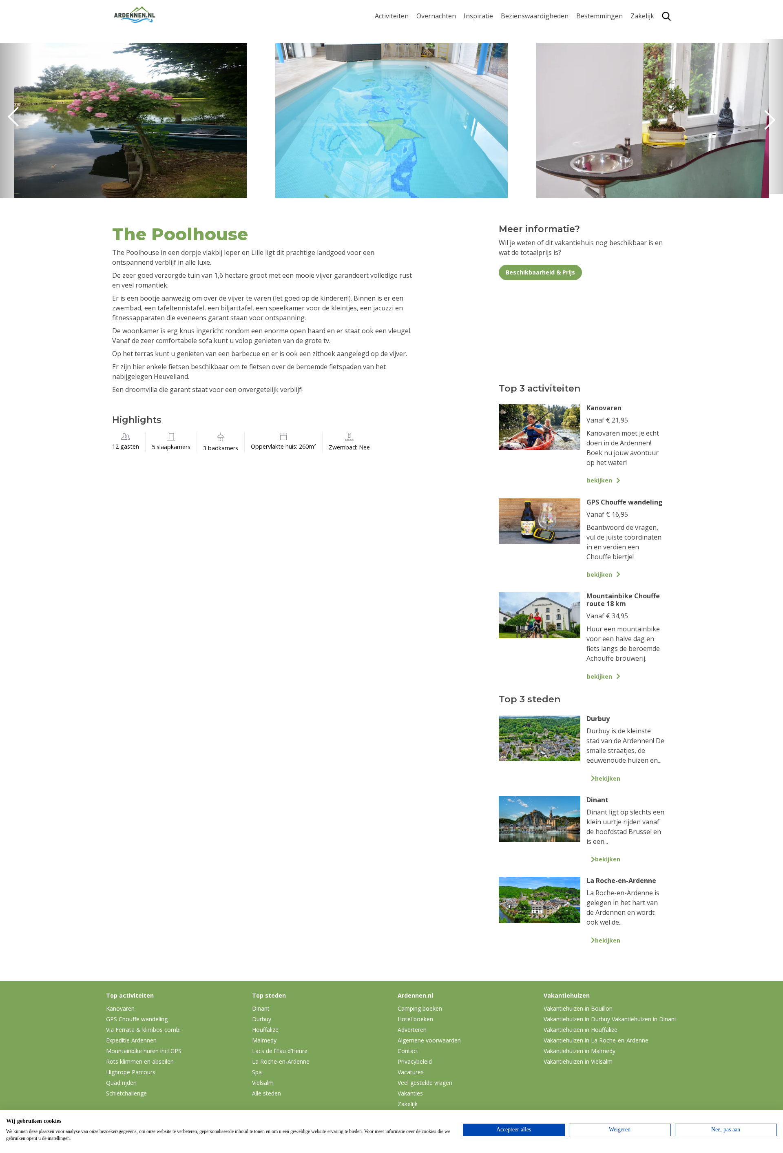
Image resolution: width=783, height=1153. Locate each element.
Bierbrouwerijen (526, 69)
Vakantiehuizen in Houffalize (580, 1029)
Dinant (586, 90)
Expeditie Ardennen (131, 1040)
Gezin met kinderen (493, 69)
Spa (582, 77)
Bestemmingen (599, 16)
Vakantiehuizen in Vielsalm (578, 1061)
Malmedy (264, 1040)
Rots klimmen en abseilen (140, 1061)
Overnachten (436, 16)
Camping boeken (420, 1008)
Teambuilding (651, 31)
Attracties (515, 44)
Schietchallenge (126, 1093)
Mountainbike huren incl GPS (143, 1051)
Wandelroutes (522, 31)
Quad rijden (121, 1083)
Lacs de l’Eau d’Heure (279, 1051)
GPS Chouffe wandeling (394, 48)
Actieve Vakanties (490, 31)
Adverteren (412, 1029)
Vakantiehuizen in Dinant (644, 1019)
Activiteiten (392, 16)
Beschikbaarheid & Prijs (540, 272)
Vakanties (410, 1093)
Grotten (513, 82)
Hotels (426, 44)
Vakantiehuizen (440, 57)
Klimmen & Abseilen (405, 90)
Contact (408, 1051)
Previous (16, 120)
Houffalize (592, 103)
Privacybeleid (415, 1061)
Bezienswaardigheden (534, 16)
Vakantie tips (484, 82)
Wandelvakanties (490, 57)
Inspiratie (478, 16)
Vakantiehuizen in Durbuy (577, 1019)
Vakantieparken (440, 69)
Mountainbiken (398, 65)
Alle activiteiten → (402, 116)
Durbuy (587, 31)
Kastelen (514, 57)
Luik (582, 65)
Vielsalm (263, 1083)
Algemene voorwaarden (429, 1040)
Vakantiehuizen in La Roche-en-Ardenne (596, 1040)
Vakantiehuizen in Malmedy (579, 1051)
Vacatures (411, 1072)
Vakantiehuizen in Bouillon (578, 1008)
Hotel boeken (415, 1019)
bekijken (599, 480)
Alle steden (266, 1093)
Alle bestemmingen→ (602, 119)
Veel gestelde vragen (425, 1083)
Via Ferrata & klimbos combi (143, 1029)
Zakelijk (642, 16)
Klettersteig (393, 103)
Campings (431, 31)
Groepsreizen (651, 44)
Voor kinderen (523, 95)
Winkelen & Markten (532, 108)
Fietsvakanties (485, 44)
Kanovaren (391, 31)
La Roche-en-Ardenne (596, 48)
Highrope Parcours (404, 77)
